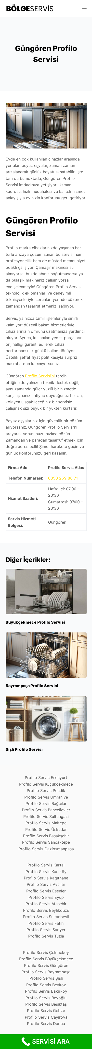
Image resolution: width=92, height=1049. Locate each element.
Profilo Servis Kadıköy (46, 871)
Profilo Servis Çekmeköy (46, 952)
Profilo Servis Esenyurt (46, 777)
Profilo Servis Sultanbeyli (46, 916)
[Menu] (84, 8)
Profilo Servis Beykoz (46, 984)
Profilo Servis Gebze (46, 1010)
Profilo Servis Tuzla (46, 936)
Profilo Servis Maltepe (46, 822)
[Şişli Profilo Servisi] (46, 718)
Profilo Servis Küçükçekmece (46, 784)
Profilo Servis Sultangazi (46, 816)
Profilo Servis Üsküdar (46, 829)
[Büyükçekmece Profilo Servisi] (46, 591)
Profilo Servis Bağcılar (46, 803)
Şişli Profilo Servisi (24, 749)
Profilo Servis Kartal (46, 865)
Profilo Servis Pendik (46, 790)
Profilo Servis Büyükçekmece (46, 958)
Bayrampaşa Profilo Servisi (32, 685)
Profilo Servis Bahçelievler (46, 809)
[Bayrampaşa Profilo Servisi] (46, 655)
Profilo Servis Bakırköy (46, 991)
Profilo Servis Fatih (46, 923)
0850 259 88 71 (63, 478)
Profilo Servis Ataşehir (46, 903)
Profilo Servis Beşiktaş (46, 1004)
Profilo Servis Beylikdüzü (46, 910)
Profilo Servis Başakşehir (46, 835)
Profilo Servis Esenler (46, 891)
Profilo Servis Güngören (46, 965)
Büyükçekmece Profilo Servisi (35, 622)
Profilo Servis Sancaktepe (46, 842)
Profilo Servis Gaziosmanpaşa (46, 848)
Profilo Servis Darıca (46, 1023)
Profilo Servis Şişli (46, 978)
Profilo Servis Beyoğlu (46, 997)
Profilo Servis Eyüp (46, 897)
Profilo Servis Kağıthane (46, 878)
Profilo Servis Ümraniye (46, 797)
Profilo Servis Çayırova (46, 1017)
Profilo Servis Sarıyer (46, 929)
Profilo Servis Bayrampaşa (46, 971)
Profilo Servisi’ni (40, 375)
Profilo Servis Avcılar (46, 884)
